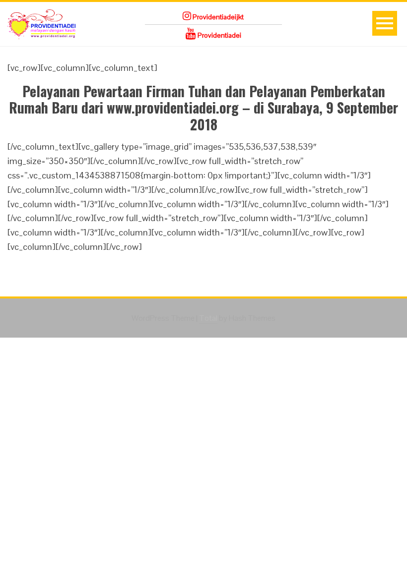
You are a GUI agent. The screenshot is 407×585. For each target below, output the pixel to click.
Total (208, 318)
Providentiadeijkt (217, 16)
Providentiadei (218, 35)
